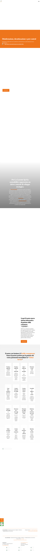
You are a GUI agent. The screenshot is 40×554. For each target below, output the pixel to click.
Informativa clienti (35, 531)
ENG (23, 538)
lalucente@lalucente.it (5, 545)
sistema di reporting (22, 200)
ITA (21, 538)
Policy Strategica (14, 189)
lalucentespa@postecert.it (24, 542)
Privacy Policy (30, 531)
